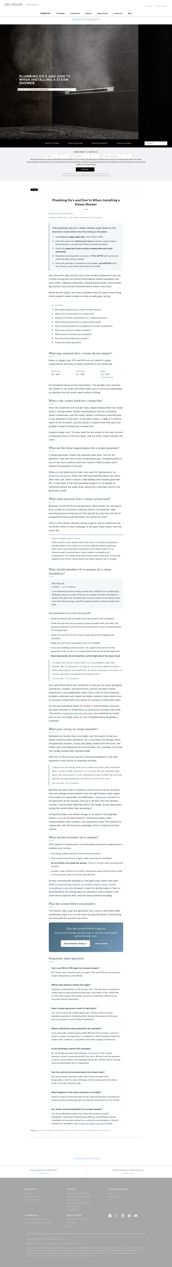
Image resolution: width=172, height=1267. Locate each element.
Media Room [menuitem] (114, 1196)
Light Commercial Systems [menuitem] (36, 1219)
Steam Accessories (124, 143)
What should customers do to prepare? (73, 334)
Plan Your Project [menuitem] (32, 1196)
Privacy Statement (65, 1243)
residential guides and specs (92, 1123)
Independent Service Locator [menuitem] (79, 1203)
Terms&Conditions (48, 1243)
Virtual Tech (59, 717)
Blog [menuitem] (130, 13)
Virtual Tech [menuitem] (72, 1200)
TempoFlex (100, 797)
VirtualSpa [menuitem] (60, 13)
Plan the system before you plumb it (72, 338)
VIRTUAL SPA (128, 1173)
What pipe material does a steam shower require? (78, 309)
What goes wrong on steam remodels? (73, 330)
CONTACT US (43, 1173)
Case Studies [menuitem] (72, 1222)
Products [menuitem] (29, 1193)
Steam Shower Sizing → (75, 943)
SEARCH (149, 6)
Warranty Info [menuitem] (72, 1206)
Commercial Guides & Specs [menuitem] (78, 1196)
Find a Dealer (101, 943)
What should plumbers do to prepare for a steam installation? (84, 326)
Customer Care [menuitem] (73, 1210)
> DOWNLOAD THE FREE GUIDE (86, 1159)
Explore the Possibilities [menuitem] (77, 1219)
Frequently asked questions (68, 342)
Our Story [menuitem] (71, 1226)
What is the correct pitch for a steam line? (74, 314)
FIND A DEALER (162, 6)
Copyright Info (33, 1243)
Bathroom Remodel (100, 143)
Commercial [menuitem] (75, 13)
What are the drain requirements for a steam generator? (81, 318)
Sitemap (78, 1243)
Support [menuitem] (89, 13)
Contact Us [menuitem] (117, 13)
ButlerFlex (76, 825)
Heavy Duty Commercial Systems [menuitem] (39, 1222)
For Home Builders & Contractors (97, 1130)
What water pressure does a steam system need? (78, 322)
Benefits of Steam (52, 143)
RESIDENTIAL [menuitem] (45, 13)
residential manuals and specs (78, 713)
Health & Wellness (75, 143)
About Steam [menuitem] (103, 13)
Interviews (41, 1130)
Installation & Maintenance (56, 1130)
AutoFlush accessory (60, 476)
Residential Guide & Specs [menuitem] (78, 1193)
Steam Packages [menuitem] (31, 1200)
